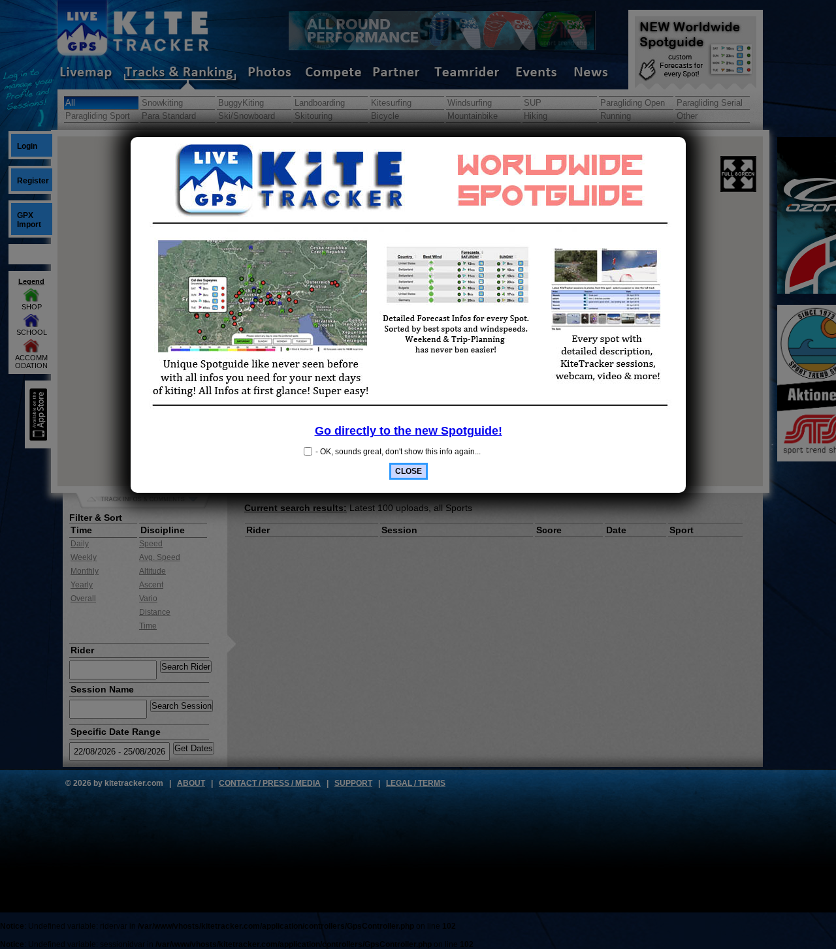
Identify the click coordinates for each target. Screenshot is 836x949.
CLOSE (408, 471)
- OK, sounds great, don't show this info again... (398, 451)
